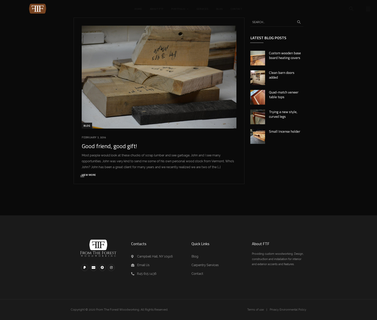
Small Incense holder (284, 131)
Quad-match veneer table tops (283, 95)
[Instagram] (111, 267)
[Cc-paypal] (93, 267)
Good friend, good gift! (109, 145)
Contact (236, 9)
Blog (219, 9)
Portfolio (178, 9)
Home (138, 9)
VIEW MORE (89, 175)
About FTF (156, 9)
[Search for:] (276, 22)
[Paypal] (84, 267)
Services (202, 9)
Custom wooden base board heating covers (285, 55)
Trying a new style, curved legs (283, 114)
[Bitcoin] (102, 267)
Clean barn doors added (281, 75)
